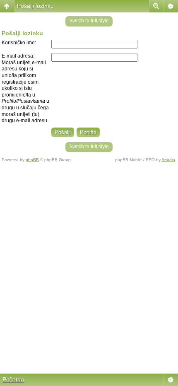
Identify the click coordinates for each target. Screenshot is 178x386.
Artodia (168, 159)
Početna (13, 379)
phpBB (32, 159)
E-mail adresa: (18, 56)
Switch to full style (89, 21)
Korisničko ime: (19, 43)
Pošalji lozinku (35, 5)
